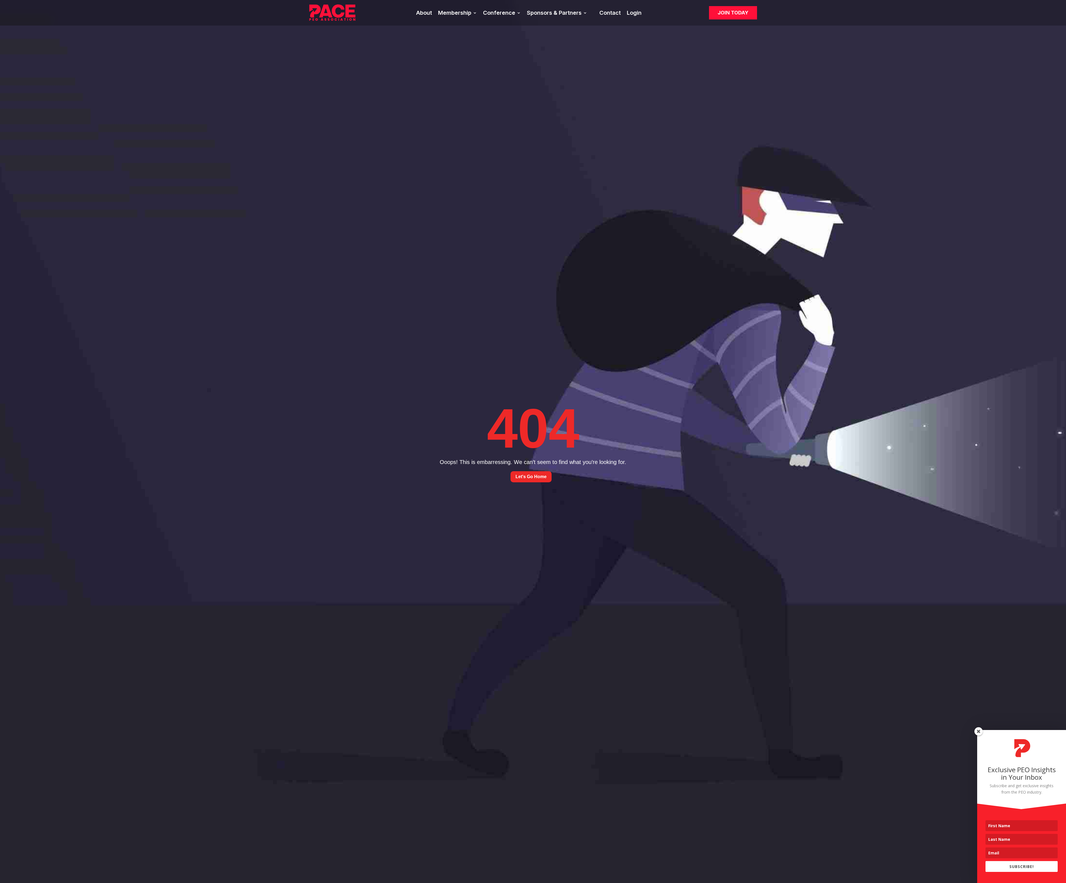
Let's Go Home (531, 476)
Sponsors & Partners (554, 13)
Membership (454, 13)
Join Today (733, 13)
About (424, 13)
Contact (610, 13)
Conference (499, 13)
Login (634, 13)
